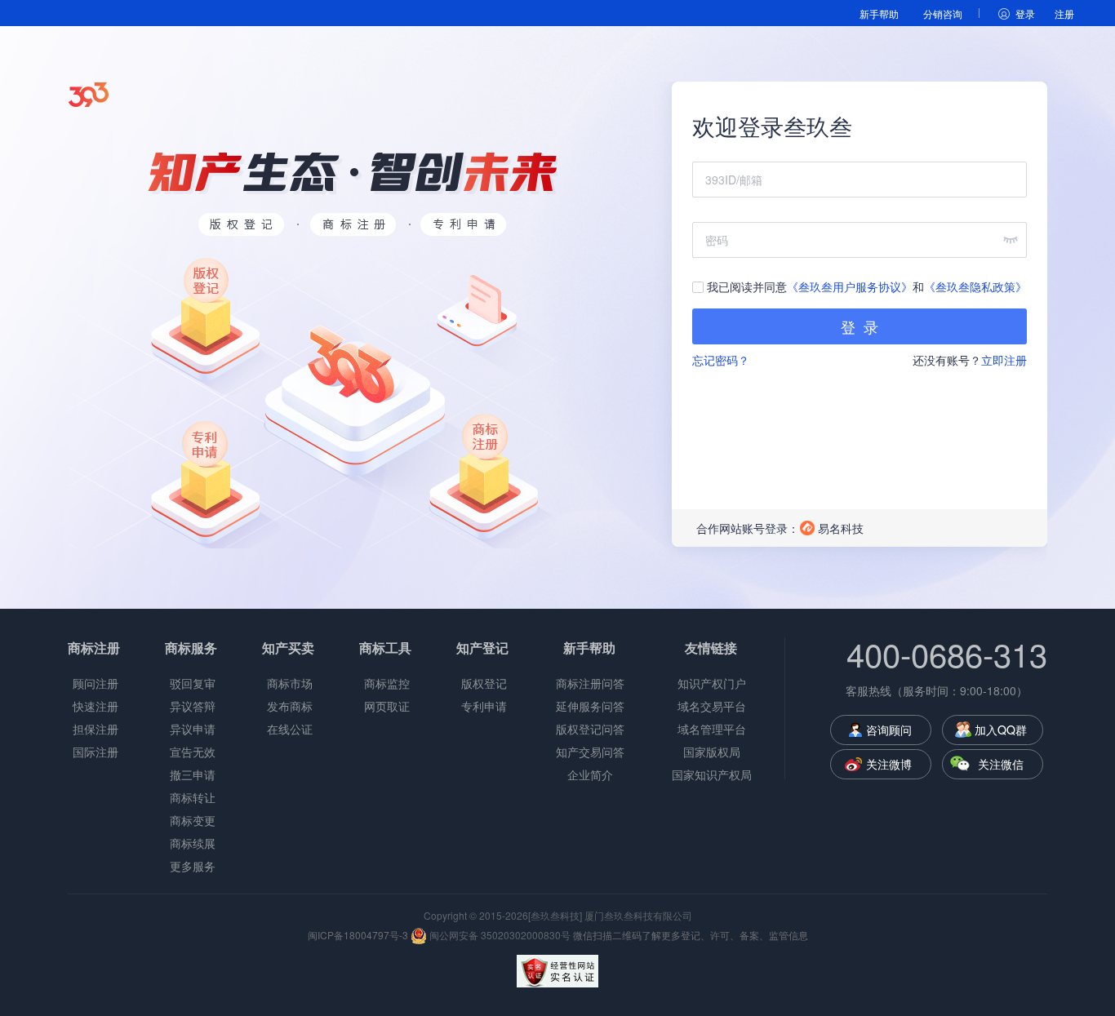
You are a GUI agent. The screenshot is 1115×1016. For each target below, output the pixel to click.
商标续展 (192, 843)
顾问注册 (95, 683)
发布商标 (290, 706)
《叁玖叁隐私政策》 (975, 286)
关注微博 (889, 764)
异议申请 (192, 729)
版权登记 (484, 683)
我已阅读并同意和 (865, 286)
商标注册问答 (590, 683)
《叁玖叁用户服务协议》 (850, 286)
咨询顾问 (889, 729)
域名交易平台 (711, 706)
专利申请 (484, 706)
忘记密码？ (720, 360)
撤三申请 (192, 774)
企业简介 (590, 774)
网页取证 (387, 706)
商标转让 (192, 797)
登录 (1025, 13)
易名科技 (841, 528)
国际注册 (95, 751)
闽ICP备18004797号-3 (358, 935)
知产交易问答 (590, 751)
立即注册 (1004, 360)
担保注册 (95, 729)
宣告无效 (192, 751)
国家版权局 (711, 751)
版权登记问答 (590, 729)
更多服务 (192, 866)
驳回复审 (192, 683)
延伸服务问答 (590, 706)
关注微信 (1001, 764)
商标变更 (192, 820)
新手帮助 (879, 13)
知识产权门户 (711, 683)
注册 (1064, 13)
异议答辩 (192, 706)
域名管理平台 (711, 729)
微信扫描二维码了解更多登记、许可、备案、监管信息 (690, 935)
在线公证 (290, 729)
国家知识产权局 (712, 774)
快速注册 (95, 706)
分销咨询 (942, 13)
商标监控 (387, 683)
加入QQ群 (1001, 729)
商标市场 (290, 683)
